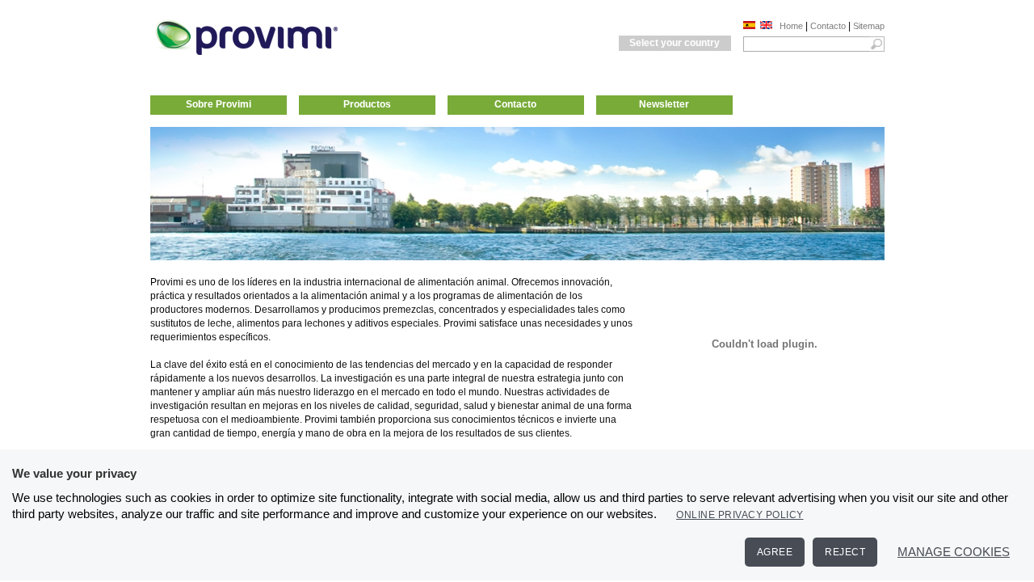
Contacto (828, 26)
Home (791, 26)
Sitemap (869, 26)
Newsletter (664, 104)
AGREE (775, 552)
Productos (367, 104)
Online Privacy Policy (740, 515)
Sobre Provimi (218, 104)
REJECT (845, 552)
